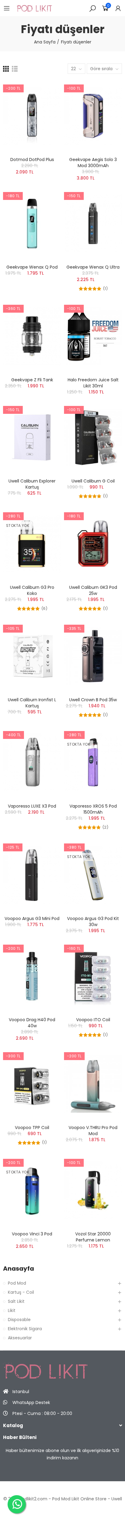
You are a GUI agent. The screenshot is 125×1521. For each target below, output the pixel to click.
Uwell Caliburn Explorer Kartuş (32, 484)
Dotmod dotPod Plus (32, 159)
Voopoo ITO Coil (93, 1020)
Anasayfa (18, 1268)
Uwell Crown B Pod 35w (93, 700)
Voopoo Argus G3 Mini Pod (32, 918)
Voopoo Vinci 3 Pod (32, 1234)
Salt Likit (16, 1301)
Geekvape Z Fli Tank (32, 380)
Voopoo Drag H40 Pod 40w (32, 1023)
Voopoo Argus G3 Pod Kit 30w (93, 921)
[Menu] (6, 8)
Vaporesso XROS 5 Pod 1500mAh (93, 809)
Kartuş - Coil (21, 1292)
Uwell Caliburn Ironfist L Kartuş (32, 703)
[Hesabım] (118, 8)
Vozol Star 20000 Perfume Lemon (93, 1237)
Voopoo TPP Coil (32, 1127)
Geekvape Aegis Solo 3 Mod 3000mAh (93, 162)
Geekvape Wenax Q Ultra (93, 267)
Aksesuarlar (20, 1338)
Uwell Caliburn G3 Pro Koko (32, 590)
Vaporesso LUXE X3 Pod (32, 806)
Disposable (19, 1320)
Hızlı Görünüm (45, 102)
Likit (11, 1310)
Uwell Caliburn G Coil (93, 481)
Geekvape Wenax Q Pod (32, 267)
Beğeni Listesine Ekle (45, 90)
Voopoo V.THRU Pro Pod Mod (93, 1130)
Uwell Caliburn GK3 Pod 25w (93, 590)
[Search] (92, 8)
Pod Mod (17, 1283)
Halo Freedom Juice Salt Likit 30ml (93, 383)
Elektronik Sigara (25, 1329)
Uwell (116, 1499)
